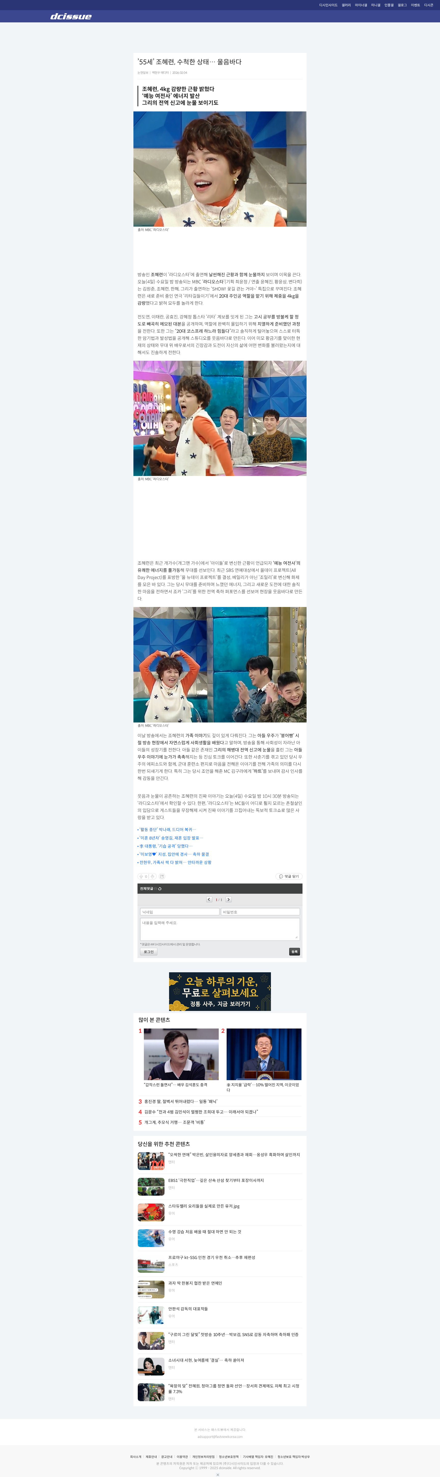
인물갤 (389, 5)
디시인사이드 (328, 5)
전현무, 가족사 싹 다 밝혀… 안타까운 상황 (176, 862)
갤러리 (346, 5)
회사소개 (135, 1457)
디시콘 (428, 5)
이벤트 (415, 5)
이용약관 (182, 1457)
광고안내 (166, 1457)
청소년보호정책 (229, 1457)
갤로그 (402, 5)
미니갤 (375, 5)
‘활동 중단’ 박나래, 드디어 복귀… (168, 829)
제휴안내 (151, 1457)
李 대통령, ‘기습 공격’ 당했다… (166, 846)
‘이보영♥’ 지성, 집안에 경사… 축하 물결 (174, 854)
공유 (162, 876)
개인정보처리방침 (203, 1457)
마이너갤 (361, 5)
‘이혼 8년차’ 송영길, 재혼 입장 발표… (171, 838)
